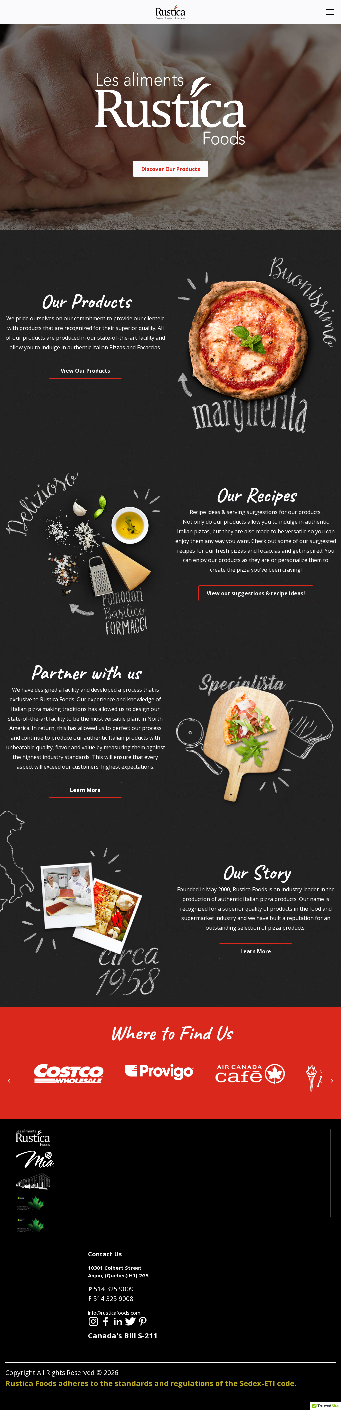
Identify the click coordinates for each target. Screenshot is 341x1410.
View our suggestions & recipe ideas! (256, 593)
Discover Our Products (170, 169)
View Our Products (85, 370)
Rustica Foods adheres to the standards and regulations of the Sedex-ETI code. (150, 1383)
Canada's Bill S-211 (123, 1335)
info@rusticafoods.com (114, 1312)
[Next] (331, 1080)
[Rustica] (171, 11)
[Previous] (9, 1080)
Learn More (85, 789)
